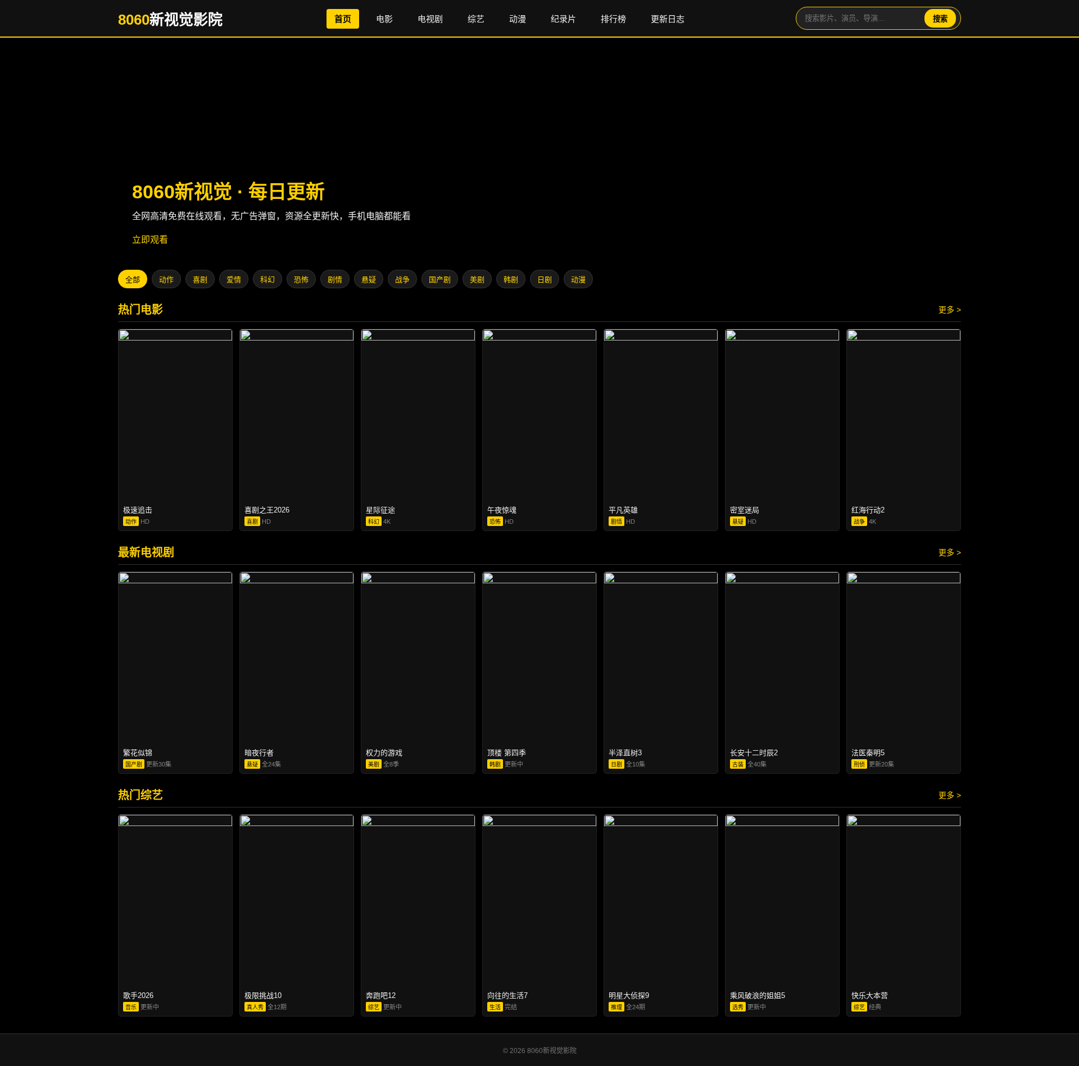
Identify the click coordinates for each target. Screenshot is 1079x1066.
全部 (132, 279)
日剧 (544, 279)
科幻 (267, 279)
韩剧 (511, 279)
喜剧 (200, 279)
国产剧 (440, 279)
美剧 (477, 279)
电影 (384, 19)
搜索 (940, 19)
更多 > (950, 309)
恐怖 (301, 279)
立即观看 (150, 239)
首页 (342, 19)
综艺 (476, 19)
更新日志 (667, 19)
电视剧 (430, 19)
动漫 (517, 19)
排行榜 (613, 19)
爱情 (233, 279)
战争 (402, 279)
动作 (166, 279)
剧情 (335, 279)
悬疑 (368, 279)
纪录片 (563, 19)
